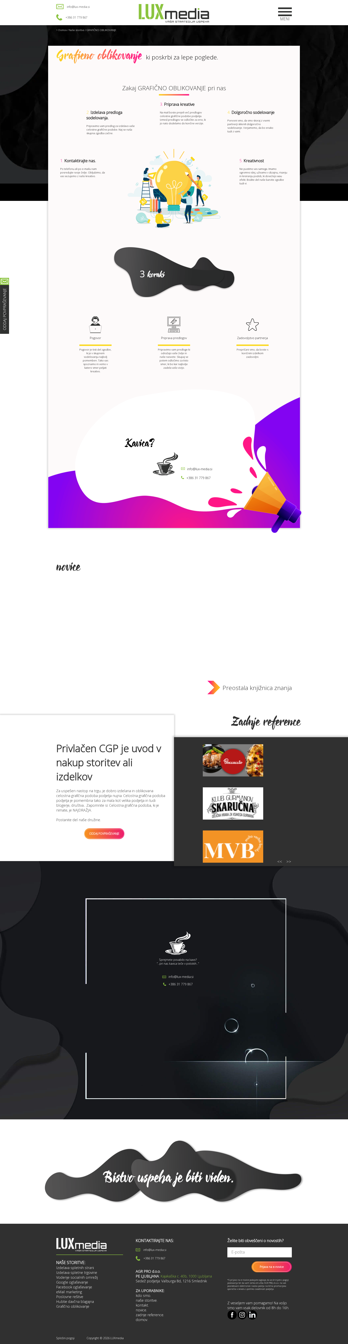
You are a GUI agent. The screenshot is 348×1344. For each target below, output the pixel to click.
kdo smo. (143, 1295)
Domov (62, 30)
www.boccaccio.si (233, 764)
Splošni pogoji (65, 1338)
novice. (141, 1310)
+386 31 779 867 (76, 17)
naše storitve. (146, 1300)
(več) (123, 1028)
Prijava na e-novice (272, 1267)
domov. (142, 1319)
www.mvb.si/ (233, 839)
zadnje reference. (150, 1314)
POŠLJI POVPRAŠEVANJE (135, 1045)
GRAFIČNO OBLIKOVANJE (101, 30)
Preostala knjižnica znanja (257, 688)
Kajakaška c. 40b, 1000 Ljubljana (186, 1276)
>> (288, 861)
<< (279, 861)
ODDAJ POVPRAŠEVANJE (104, 833)
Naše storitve (76, 30)
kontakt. (142, 1305)
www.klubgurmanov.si (233, 816)
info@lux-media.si (78, 7)
